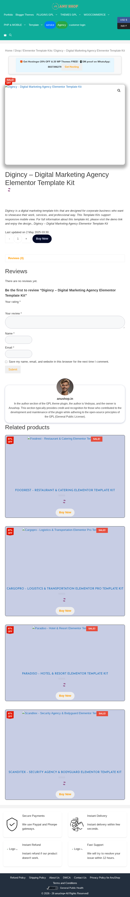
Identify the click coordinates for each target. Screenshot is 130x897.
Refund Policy (18, 877)
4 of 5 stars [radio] (22, 306)
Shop (17, 50)
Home (8, 50)
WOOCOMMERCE (95, 14)
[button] (10, 35)
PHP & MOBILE (13, 24)
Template (34, 24)
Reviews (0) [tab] (16, 258)
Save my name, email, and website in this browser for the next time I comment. (59, 361)
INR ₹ (122, 25)
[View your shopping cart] (5, 35)
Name (10, 333)
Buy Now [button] (65, 512)
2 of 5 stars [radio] (12, 306)
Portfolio (8, 14)
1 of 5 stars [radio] (7, 306)
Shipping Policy (37, 877)
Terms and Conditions (65, 883)
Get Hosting (71, 66)
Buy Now (42, 238)
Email (9, 347)
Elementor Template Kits (37, 50)
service (50, 24)
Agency (62, 24)
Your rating (13, 301)
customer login (77, 24)
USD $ (122, 19)
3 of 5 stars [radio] (17, 306)
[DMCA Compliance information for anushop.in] (53, 887)
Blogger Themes (25, 14)
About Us (54, 877)
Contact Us (80, 877)
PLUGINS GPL (45, 14)
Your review (13, 313)
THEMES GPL (68, 14)
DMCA (67, 877)
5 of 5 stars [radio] (27, 306)
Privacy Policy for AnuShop (105, 877)
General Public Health (71, 887)
